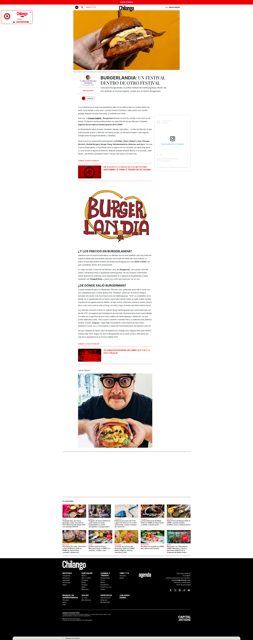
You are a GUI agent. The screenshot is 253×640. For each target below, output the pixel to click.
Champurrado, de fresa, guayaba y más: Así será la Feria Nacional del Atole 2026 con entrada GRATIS (73, 524)
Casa (64, 604)
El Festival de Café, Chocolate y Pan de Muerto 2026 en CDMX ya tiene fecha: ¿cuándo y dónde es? (74, 549)
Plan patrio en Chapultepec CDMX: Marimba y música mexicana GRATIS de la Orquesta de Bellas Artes (177, 549)
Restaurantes (88, 91)
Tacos (103, 580)
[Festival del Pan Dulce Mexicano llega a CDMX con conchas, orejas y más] (100, 536)
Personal (65, 600)
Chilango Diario (125, 596)
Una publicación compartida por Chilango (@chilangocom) (174, 167)
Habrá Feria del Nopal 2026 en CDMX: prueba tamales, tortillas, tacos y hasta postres (179, 523)
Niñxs (83, 587)
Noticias (91, 519)
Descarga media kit (184, 573)
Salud (64, 585)
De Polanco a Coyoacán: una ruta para (127, 168)
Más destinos (86, 600)
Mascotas (85, 589)
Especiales (106, 595)
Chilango (95, 323)
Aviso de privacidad (184, 585)
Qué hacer (144, 519)
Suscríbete (187, 576)
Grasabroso (105, 585)
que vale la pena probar (127, 351)
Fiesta (103, 589)
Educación (66, 578)
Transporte (118, 519)
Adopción (104, 600)
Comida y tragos (105, 574)
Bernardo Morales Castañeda (89, 82)
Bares (103, 582)
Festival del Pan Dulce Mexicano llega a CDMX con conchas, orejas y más (99, 548)
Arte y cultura (86, 578)
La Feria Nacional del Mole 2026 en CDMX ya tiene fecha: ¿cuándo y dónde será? (152, 523)
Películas (123, 576)
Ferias (64, 519)
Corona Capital (94, 118)
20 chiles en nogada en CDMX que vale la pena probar (152, 547)
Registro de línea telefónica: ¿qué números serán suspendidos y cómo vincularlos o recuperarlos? (100, 524)
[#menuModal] (76, 7)
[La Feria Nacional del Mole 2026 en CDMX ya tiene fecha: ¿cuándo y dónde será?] (152, 511)
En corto (85, 598)
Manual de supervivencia (70, 596)
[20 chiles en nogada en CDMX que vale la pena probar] (152, 536)
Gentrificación (106, 598)
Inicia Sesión (174, 7)
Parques (84, 585)
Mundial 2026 (105, 602)
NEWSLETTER (91, 7)
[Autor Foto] (88, 77)
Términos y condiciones (182, 582)
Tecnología (66, 582)
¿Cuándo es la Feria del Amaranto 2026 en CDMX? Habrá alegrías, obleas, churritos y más (125, 549)
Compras (85, 580)
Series (122, 578)
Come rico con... (106, 587)
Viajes (85, 595)
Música (169, 544)
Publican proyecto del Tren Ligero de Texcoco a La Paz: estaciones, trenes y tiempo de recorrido (126, 524)
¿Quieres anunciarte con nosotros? (178, 578)
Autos (64, 602)
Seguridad (66, 580)
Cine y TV (124, 573)
